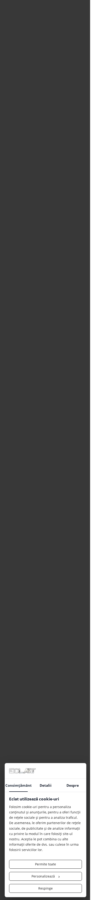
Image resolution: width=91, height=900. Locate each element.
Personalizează (46, 876)
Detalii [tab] (46, 785)
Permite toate (45, 864)
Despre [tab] (72, 785)
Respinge (45, 888)
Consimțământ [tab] (18, 785)
